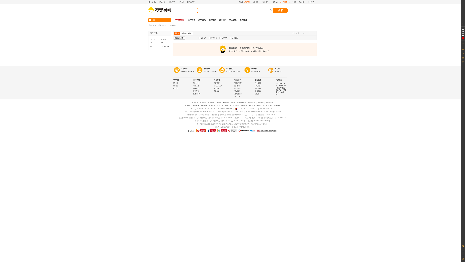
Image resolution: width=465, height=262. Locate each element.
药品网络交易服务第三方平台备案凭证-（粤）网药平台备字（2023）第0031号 (220, 121)
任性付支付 (196, 94)
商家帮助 (258, 88)
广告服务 (258, 86)
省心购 (277, 69)
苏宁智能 (261, 103)
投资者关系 (252, 103)
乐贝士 (152, 46)
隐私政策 (244, 106)
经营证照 (214, 115)
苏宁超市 (191, 20)
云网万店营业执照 (249, 118)
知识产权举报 (241, 103)
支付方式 (196, 80)
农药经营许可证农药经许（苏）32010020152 (272, 118)
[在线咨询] (463, 246)
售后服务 (237, 80)
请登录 (240, 2)
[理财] (463, 50)
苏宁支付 (196, 83)
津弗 (162, 43)
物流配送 (217, 80)
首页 (150, 25)
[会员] (463, 23)
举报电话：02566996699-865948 (268, 115)
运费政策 (217, 83)
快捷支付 (196, 88)
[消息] (463, 43)
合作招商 (258, 83)
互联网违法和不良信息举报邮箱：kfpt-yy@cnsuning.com (237, 115)
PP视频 (218, 103)
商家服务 (258, 80)
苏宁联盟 (220, 106)
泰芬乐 (152, 43)
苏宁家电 (202, 20)
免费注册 (175, 83)
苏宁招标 (236, 106)
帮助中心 (254, 69)
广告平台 (212, 106)
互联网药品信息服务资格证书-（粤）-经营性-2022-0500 (263, 112)
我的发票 (237, 96)
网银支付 (196, 86)
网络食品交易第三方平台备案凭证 (198, 115)
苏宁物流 (226, 103)
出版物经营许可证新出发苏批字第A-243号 (230, 112)
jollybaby (164, 39)
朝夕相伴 (277, 106)
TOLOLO (152, 39)
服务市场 (258, 91)
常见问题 (175, 88)
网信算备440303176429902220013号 (259, 121)
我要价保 (237, 86)
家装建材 (222, 20)
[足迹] (463, 54)
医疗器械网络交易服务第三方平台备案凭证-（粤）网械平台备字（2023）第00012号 (206, 118)
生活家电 (232, 20)
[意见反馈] (463, 250)
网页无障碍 (191, 2)
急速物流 (207, 69)
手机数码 (212, 20)
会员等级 (175, 86)
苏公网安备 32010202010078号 (247, 109)
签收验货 (217, 88)
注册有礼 (247, 2)
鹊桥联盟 (228, 106)
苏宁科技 (195, 103)
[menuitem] (202, 38)
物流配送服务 (218, 86)
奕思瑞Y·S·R (165, 46)
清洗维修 (243, 20)
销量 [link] (175, 33)
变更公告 (238, 118)
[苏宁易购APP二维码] (463, 255)
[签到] (463, 58)
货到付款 (196, 91)
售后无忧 (229, 69)
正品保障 (184, 69)
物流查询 (217, 91)
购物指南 (176, 80)
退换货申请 (238, 94)
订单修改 (237, 91)
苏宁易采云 (269, 103)
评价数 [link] (182, 33)
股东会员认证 (267, 106)
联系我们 (188, 106)
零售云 (233, 103)
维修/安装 (237, 88)
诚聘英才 (196, 106)
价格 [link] (189, 33)
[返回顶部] (463, 259)
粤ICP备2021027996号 (267, 109)
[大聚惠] (179, 20)
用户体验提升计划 (255, 106)
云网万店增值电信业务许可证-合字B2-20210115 (199, 112)
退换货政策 (238, 83)
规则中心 (258, 94)
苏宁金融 (203, 103)
